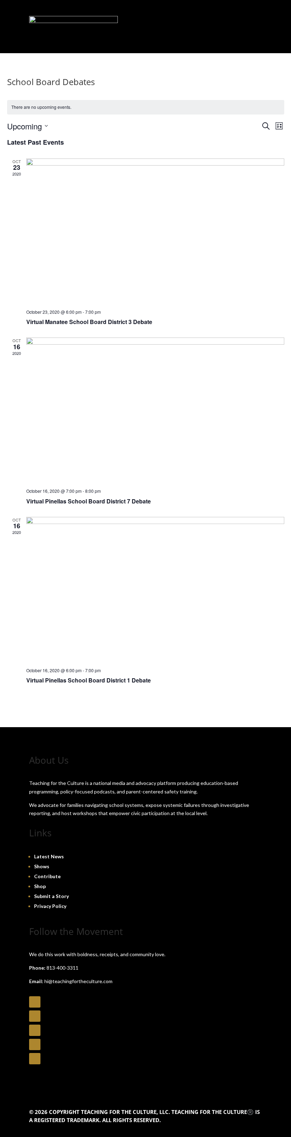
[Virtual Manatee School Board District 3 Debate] (155, 230)
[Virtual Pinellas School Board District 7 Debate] (155, 410)
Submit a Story (51, 896)
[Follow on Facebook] (34, 1002)
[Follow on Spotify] (34, 1044)
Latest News (49, 856)
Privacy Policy (50, 906)
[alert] (145, 107)
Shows (41, 866)
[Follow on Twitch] (34, 1058)
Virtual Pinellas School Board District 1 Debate (88, 680)
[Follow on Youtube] (34, 1030)
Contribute (47, 876)
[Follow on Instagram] (34, 1016)
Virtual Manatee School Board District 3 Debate (89, 322)
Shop (40, 886)
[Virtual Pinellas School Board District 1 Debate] (155, 589)
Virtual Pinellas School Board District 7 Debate (88, 501)
